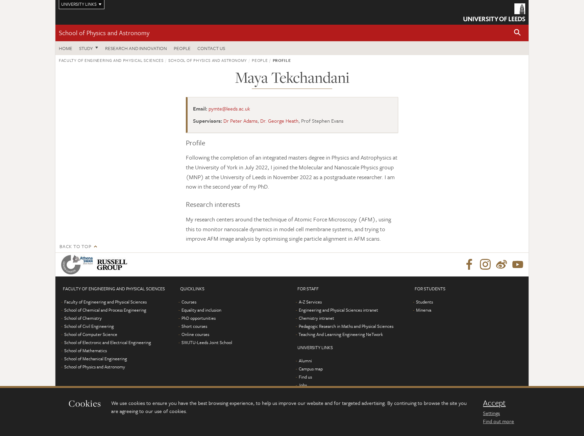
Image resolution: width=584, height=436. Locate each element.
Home (65, 48)
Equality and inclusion (201, 310)
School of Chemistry (83, 318)
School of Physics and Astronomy (104, 32)
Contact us (211, 48)
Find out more (498, 421)
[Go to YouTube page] (517, 264)
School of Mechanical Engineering (95, 358)
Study (86, 48)
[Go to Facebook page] (469, 264)
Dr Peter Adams (240, 120)
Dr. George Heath (279, 120)
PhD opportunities (198, 318)
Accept (494, 403)
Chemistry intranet (316, 318)
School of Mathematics (85, 350)
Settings (491, 413)
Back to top (75, 246)
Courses (188, 301)
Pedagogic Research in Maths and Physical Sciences (346, 326)
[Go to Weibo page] (501, 264)
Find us (305, 376)
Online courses (195, 334)
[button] (517, 33)
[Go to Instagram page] (485, 264)
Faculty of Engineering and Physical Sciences (111, 60)
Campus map (311, 368)
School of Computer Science (90, 334)
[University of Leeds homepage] (494, 12)
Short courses (194, 326)
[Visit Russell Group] (113, 265)
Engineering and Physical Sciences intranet (338, 310)
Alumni (305, 360)
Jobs (302, 385)
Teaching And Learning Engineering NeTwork (340, 334)
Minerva (423, 310)
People (182, 48)
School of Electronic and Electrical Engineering (107, 342)
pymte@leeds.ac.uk (229, 108)
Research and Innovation (136, 48)
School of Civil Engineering (89, 326)
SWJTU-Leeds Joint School (206, 342)
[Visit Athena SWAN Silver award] (78, 265)
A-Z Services (310, 301)
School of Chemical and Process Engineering (105, 310)
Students (424, 301)
